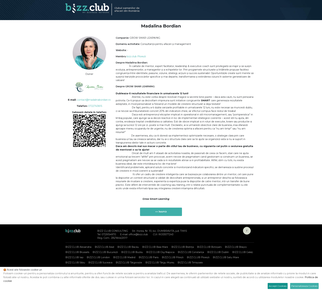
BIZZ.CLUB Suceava (100, 262)
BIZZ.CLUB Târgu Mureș (159, 262)
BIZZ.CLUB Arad (104, 246)
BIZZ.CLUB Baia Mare (155, 246)
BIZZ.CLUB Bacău (128, 246)
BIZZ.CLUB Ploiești (198, 257)
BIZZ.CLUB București (105, 252)
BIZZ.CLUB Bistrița (182, 246)
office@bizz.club (138, 234)
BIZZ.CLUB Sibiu (75, 262)
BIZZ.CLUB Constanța (191, 252)
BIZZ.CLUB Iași (74, 257)
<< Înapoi (161, 211)
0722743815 (95, 105)
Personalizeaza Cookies (304, 286)
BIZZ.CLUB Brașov (236, 246)
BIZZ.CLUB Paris (148, 257)
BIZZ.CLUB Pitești (172, 257)
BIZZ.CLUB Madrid (124, 257)
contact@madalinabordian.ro (94, 99)
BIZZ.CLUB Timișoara (190, 262)
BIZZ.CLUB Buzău (132, 252)
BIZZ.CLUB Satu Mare (226, 257)
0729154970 (109, 234)
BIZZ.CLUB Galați (242, 252)
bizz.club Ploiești (136, 56)
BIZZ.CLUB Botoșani (209, 246)
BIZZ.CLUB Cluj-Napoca (160, 252)
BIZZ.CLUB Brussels (77, 252)
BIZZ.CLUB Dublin (218, 252)
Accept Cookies (277, 286)
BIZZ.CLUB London (98, 257)
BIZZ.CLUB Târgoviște (129, 262)
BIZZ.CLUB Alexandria (78, 246)
